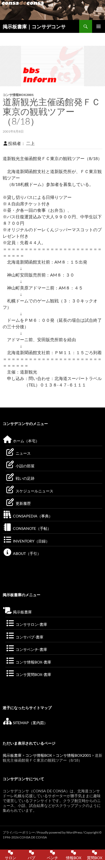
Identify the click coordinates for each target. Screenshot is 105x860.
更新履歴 (23, 503)
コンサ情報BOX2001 (18, 95)
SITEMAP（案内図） (30, 722)
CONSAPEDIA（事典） (32, 516)
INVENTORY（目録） (31, 541)
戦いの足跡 (24, 478)
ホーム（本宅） (25, 440)
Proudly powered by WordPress (60, 832)
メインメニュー (98, 26)
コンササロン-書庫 (31, 624)
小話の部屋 (24, 466)
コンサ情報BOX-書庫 (33, 662)
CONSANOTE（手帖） (31, 528)
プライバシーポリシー (19, 832)
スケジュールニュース (34, 491)
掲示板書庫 (22, 612)
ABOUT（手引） (26, 553)
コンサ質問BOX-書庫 (33, 674)
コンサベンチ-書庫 (31, 649)
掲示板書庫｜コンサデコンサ (34, 26)
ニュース (23, 453)
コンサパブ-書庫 (29, 637)
